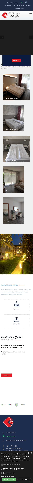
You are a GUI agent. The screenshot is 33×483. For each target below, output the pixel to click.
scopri (6, 340)
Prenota (16, 25)
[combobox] (28, 453)
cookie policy (9, 429)
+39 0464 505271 (13, 2)
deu (19, 9)
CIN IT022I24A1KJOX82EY (13, 425)
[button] (16, 476)
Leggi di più (15, 462)
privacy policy (10, 433)
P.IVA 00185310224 (11, 421)
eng (22, 9)
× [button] (31, 453)
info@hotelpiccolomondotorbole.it (18, 5)
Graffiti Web (15, 442)
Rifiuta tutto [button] (24, 479)
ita (16, 9)
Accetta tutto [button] (9, 479)
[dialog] (16, 467)
